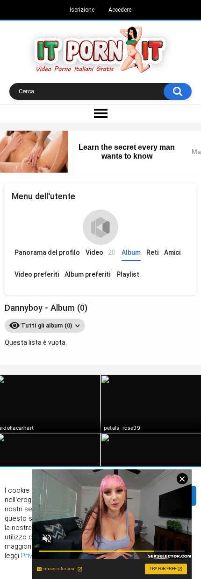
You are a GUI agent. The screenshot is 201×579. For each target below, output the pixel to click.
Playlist (127, 274)
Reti (152, 252)
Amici (172, 252)
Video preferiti (36, 274)
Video (100, 252)
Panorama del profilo (47, 252)
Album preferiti (87, 274)
